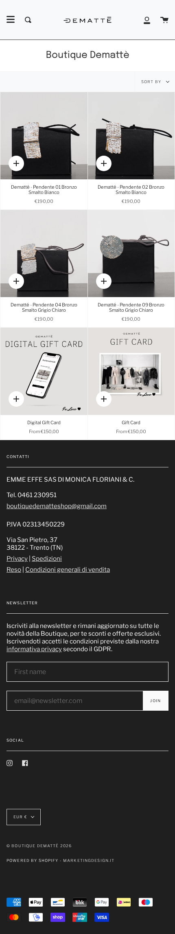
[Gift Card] (131, 371)
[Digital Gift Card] (44, 371)
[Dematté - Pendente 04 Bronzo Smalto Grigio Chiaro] (44, 253)
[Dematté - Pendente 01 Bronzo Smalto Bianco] (44, 135)
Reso (14, 569)
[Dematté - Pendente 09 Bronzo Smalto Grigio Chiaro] (131, 253)
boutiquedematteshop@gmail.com (57, 506)
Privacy (17, 558)
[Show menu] (11, 19)
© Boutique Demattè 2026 (39, 846)
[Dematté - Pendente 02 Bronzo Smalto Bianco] (131, 135)
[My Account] (147, 20)
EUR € (20, 817)
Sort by (151, 81)
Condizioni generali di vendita (67, 569)
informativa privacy (34, 649)
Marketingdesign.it (89, 860)
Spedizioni (47, 558)
